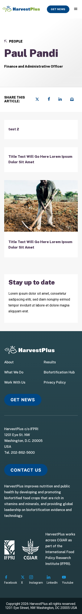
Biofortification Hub (59, 372)
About (9, 362)
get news (58, 9)
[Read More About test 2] (41, 129)
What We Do (13, 372)
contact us (26, 470)
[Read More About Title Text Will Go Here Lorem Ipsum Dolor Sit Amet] (41, 159)
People (15, 41)
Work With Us (14, 382)
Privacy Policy (55, 382)
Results (50, 362)
